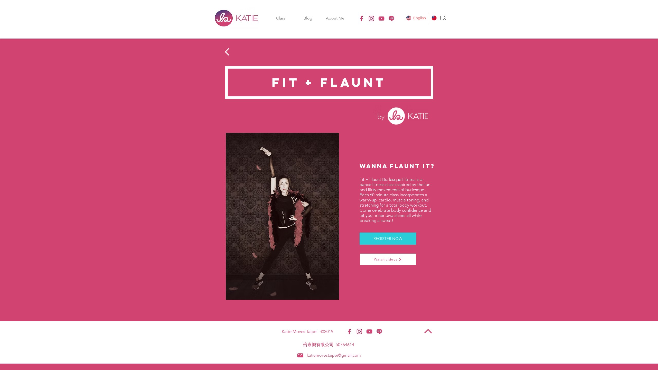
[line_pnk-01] (391, 18)
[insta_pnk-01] (371, 18)
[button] (280, 18)
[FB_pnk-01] (361, 18)
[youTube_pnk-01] (381, 18)
